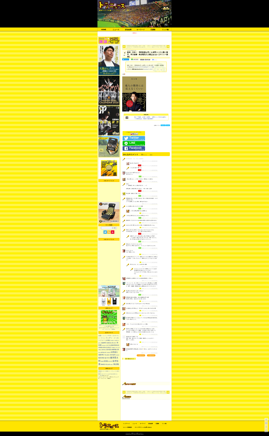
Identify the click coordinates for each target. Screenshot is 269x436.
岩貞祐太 (108, 347)
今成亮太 (116, 340)
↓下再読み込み (151, 355)
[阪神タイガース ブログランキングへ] (134, 133)
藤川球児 (107, 358)
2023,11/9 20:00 (154, 301)
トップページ (126, 423)
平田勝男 (113, 347)
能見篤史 (101, 358)
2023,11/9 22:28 (154, 334)
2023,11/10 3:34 (154, 342)
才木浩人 (116, 347)
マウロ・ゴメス (111, 335)
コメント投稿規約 (127, 427)
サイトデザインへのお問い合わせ (143, 427)
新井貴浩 (109, 349)
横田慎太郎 (103, 352)
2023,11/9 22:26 (154, 321)
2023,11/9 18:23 (154, 213)
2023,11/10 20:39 (154, 352)
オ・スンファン (104, 335)
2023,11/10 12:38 (154, 346)
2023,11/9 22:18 (154, 315)
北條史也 (108, 343)
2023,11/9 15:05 (154, 170)
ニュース (116, 29)
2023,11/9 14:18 (154, 191)
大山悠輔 (111, 345)
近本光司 (110, 361)
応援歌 (153, 29)
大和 (107, 345)
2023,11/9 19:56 (154, 294)
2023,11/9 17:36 (154, 254)
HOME (103, 29)
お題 (99, 335)
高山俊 (108, 364)
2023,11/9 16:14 (154, 227)
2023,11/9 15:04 (154, 165)
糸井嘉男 (113, 355)
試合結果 (128, 29)
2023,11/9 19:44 (154, 288)
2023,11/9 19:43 (154, 280)
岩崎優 (100, 347)
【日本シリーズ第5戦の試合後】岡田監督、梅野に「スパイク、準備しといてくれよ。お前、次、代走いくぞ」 (156, 47)
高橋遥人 (111, 364)
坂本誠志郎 (104, 345)
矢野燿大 (114, 352)
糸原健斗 (117, 355)
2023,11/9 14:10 (154, 161)
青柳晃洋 (103, 364)
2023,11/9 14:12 (154, 181)
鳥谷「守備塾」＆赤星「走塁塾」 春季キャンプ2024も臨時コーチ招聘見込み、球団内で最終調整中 (150, 117)
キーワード (141, 29)
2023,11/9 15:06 (154, 208)
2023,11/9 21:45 (154, 310)
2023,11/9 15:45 (154, 222)
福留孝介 (101, 355)
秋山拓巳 (107, 355)
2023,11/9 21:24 (154, 305)
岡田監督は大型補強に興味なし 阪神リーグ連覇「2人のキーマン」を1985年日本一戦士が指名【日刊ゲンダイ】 (135, 47)
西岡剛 (106, 361)
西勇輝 (102, 361)
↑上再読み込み (141, 355)
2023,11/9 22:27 (154, 326)
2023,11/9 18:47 (154, 262)
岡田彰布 (163, 125)
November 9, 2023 (147, 69)
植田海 (99, 352)
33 (154, 59)
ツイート (126, 59)
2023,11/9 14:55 (154, 195)
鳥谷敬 (168, 125)
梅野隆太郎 (115, 349)
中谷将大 (112, 340)
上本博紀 (107, 340)
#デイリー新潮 (150, 67)
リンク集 (165, 29)
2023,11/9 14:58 (154, 203)
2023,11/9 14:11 (154, 176)
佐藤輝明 (103, 343)
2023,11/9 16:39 (154, 241)
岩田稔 (104, 347)
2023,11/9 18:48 (154, 266)
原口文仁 (114, 343)
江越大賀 (108, 352)
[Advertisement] (146, 40)
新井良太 (104, 349)
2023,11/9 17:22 (154, 248)
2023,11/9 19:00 (154, 275)
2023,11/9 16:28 (154, 233)
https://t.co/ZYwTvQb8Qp (140, 67)
